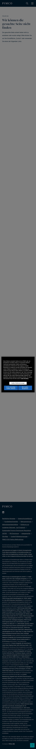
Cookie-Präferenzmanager (18, 383)
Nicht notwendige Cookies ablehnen (10, 387)
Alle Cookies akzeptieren (25, 387)
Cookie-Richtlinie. (25, 378)
